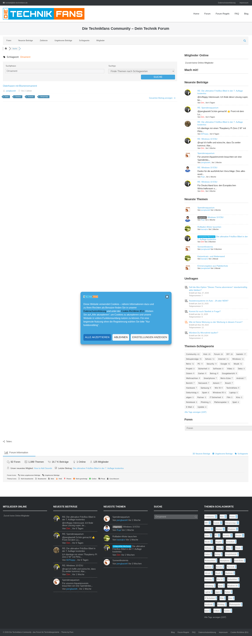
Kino (238, 397)
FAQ (237, 13)
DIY (228, 354)
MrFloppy (204, 134)
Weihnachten (192, 378)
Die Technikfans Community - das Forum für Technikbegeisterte (34, 632)
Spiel (234, 402)
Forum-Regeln (222, 13)
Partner (200, 397)
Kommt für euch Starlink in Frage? (205, 311)
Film (228, 397)
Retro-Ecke (225, 378)
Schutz (208, 359)
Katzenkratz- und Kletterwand (211, 256)
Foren (8, 40)
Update (201, 407)
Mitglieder (100, 40)
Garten (201, 373)
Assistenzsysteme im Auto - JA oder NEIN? (208, 301)
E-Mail (189, 407)
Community (191, 354)
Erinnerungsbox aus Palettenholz (212, 266)
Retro (188, 364)
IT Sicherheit (215, 397)
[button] (167, 296)
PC (199, 364)
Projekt (189, 368)
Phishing (205, 402)
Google (223, 364)
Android (240, 378)
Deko (240, 368)
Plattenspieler (220, 402)
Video (229, 368)
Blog (246, 13)
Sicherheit (202, 368)
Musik (236, 364)
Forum (207, 13)
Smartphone (209, 378)
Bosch (228, 383)
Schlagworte (84, 40)
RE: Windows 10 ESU (207, 139)
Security (210, 364)
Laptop (232, 392)
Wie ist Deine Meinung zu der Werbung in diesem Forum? (216, 322)
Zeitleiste (44, 40)
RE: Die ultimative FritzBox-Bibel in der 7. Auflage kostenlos (78, 518)
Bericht (189, 383)
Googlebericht (228, 373)
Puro (71, 632)
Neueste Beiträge (25, 40)
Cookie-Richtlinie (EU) (132, 311)
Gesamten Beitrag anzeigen (161, 98)
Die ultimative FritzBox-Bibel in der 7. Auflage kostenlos (98, 468)
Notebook (190, 402)
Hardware (190, 388)
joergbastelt (11, 91)
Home (196, 13)
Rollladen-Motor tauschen (209, 227)
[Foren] (6, 48)
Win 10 (218, 388)
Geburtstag (191, 392)
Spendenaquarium (206, 153)
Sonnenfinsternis (205, 247)
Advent (216, 383)
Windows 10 (218, 392)
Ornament (30, 96)
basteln (239, 354)
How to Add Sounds (43, 468)
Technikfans (231, 388)
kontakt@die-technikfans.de (17, 3)
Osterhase (18, 96)
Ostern (6, 96)
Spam (204, 392)
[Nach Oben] (244, 628)
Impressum (244, 3)
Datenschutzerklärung (94, 311)
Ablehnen (121, 337)
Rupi (203, 177)
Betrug (213, 373)
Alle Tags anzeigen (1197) (195, 412)
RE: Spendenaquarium (207, 108)
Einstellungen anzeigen (149, 337)
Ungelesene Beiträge (63, 40)
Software (217, 368)
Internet (222, 359)
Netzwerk (202, 383)
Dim (202, 103)
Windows (236, 359)
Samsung (205, 388)
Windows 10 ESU (215, 217)
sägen (189, 397)
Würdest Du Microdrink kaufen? (203, 332)
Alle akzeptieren (97, 337)
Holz (205, 354)
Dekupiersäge (44, 96)
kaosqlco (204, 229)
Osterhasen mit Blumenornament (20, 86)
